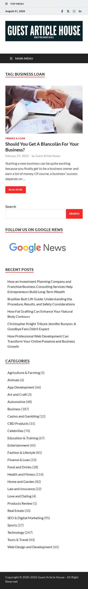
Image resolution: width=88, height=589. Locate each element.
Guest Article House (47, 156)
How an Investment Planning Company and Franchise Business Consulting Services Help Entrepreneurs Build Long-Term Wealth (40, 286)
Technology (15, 532)
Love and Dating (19, 496)
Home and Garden (20, 481)
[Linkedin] (80, 11)
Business (14, 409)
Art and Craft (17, 394)
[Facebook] (62, 11)
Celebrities (15, 431)
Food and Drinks (19, 467)
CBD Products (18, 423)
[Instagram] (74, 11)
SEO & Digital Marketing (25, 518)
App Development (20, 387)
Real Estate (15, 510)
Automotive (16, 402)
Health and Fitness (21, 474)
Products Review (19, 503)
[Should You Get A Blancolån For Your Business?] (44, 109)
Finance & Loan (15, 138)
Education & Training (22, 438)
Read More (14, 188)
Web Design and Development (29, 547)
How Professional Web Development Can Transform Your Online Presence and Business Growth (41, 341)
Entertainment (18, 445)
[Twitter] (68, 11)
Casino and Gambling (23, 416)
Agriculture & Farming (23, 373)
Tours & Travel (17, 540)
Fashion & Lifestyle (21, 452)
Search (10, 206)
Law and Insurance (21, 489)
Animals (13, 380)
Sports (12, 525)
